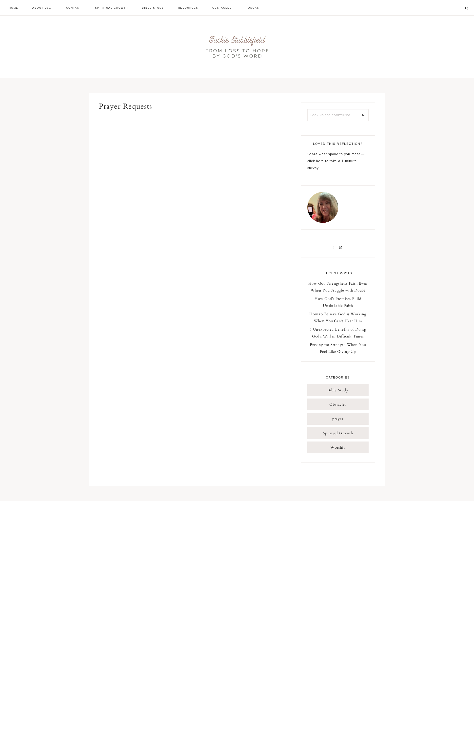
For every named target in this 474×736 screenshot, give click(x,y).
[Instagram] (342, 247)
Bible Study (337, 390)
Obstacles (337, 404)
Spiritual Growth (338, 433)
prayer (337, 418)
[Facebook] (334, 247)
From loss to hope (237, 47)
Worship (338, 447)
